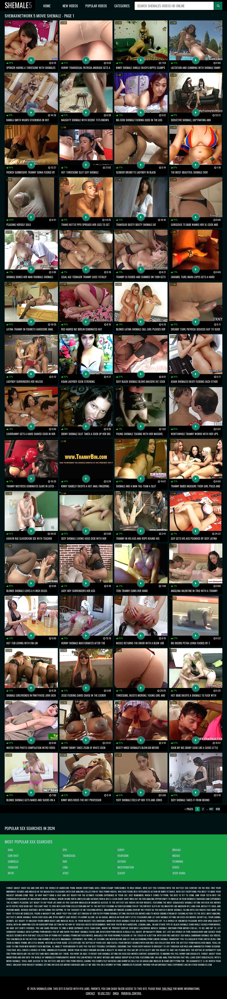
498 (218, 809)
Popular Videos (96, 5)
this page (167, 989)
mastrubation (125, 867)
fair (64, 861)
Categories (122, 5)
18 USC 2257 (104, 993)
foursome (123, 856)
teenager (12, 867)
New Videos (70, 5)
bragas (176, 850)
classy (121, 873)
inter (10, 873)
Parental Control (131, 993)
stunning (177, 861)
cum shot (13, 856)
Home (47, 5)
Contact (90, 993)
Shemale (18, 5)
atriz (65, 873)
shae (10, 850)
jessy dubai (178, 873)
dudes (175, 867)
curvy (120, 850)
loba (65, 867)
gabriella (12, 861)
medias (176, 856)
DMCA (116, 993)
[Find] (218, 6)
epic (64, 850)
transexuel (68, 856)
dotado (121, 861)
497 (211, 809)
